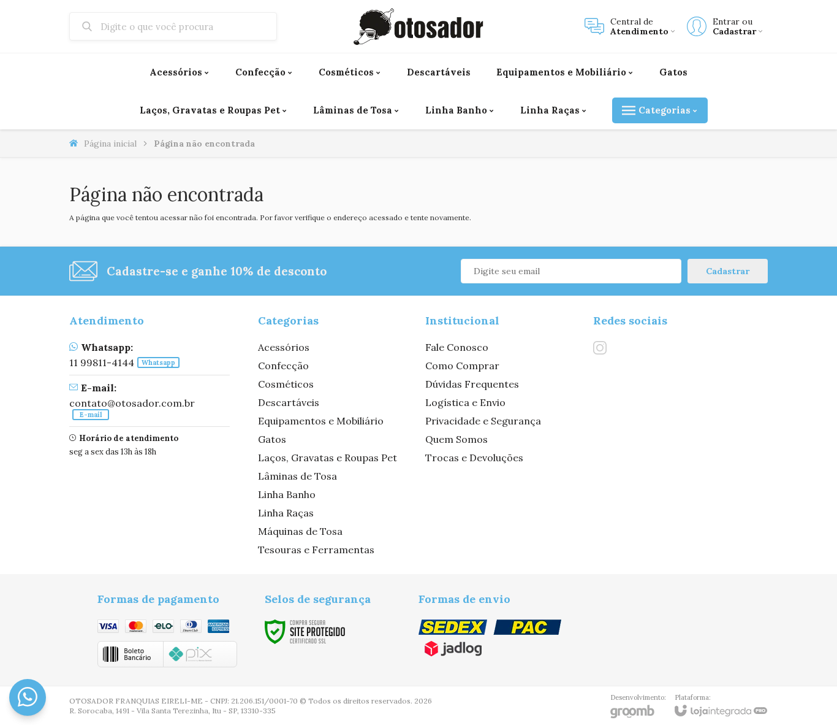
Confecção (283, 365)
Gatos (272, 439)
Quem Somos (456, 439)
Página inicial (110, 143)
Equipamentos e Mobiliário (321, 421)
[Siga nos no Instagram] (600, 348)
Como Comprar (462, 365)
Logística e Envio (465, 402)
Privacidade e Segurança (483, 421)
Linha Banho (287, 494)
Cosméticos (286, 384)
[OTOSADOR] (418, 26)
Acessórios (283, 347)
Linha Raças (286, 513)
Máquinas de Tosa (300, 531)
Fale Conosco (456, 347)
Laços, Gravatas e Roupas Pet (327, 457)
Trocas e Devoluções (474, 457)
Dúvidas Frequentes (472, 384)
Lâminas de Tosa (297, 476)
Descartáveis (288, 402)
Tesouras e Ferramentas (316, 549)
